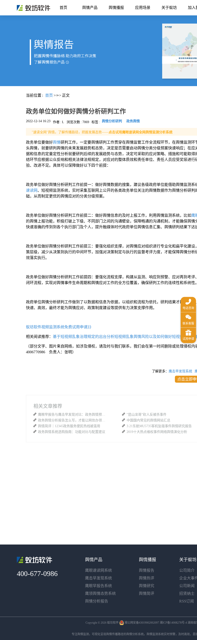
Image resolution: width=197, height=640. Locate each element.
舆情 (57, 142)
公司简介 (187, 570)
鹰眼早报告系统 (98, 586)
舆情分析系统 (135, 634)
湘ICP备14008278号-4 (173, 622)
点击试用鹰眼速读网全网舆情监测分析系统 (140, 132)
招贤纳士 (187, 593)
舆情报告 (146, 570)
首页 (63, 8)
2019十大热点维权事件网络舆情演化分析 (157, 432)
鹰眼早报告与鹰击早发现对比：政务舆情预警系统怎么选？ (73, 414)
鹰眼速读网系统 (98, 570)
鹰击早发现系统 (180, 371)
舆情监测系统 (155, 634)
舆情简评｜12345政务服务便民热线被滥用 (69, 426)
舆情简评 (146, 593)
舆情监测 (83, 634)
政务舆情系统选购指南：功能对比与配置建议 (71, 432)
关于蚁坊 (169, 8)
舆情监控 (33, 8)
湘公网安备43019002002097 (141, 622)
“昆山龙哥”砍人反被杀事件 (146, 414)
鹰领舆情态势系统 (100, 593)
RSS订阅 (186, 601)
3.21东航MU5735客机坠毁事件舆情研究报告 (159, 426)
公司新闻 (187, 586)
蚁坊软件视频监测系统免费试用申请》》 (59, 327)
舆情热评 (146, 578)
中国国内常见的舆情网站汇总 (148, 420)
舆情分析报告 (96, 601)
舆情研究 (146, 586)
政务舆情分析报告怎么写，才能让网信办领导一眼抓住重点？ (73, 420)
